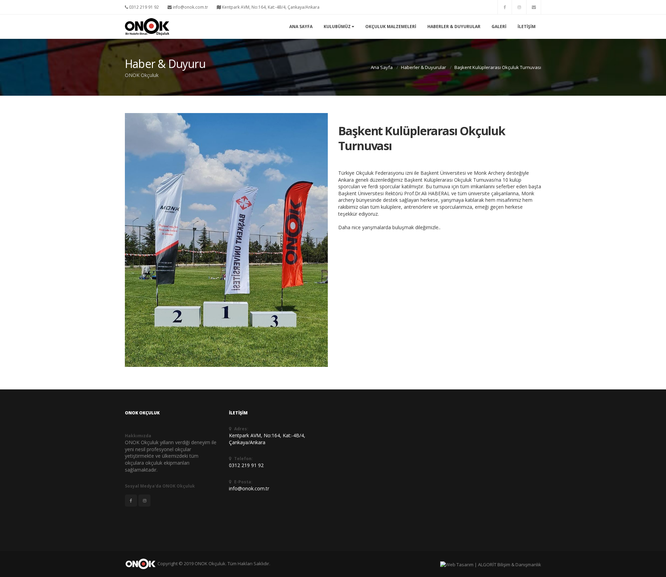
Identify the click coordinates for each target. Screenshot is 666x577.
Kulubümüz (338, 26)
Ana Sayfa (301, 26)
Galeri (499, 26)
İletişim (527, 26)
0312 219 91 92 (143, 7)
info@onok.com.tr (190, 7)
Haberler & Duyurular (453, 26)
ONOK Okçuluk (210, 563)
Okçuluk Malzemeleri (390, 26)
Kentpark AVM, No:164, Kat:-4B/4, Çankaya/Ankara (270, 7)
